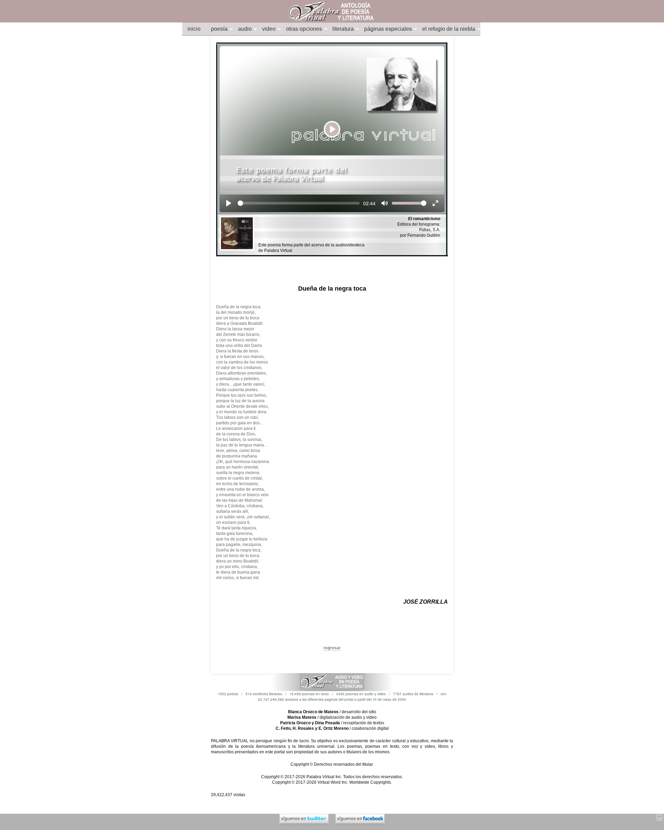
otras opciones (304, 29)
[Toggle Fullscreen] (435, 203)
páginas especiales (388, 29)
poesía (219, 29)
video (269, 29)
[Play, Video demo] (228, 203)
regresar (332, 647)
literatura (343, 29)
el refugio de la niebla (448, 29)
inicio (194, 29)
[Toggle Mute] (384, 203)
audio (245, 29)
